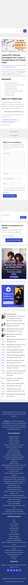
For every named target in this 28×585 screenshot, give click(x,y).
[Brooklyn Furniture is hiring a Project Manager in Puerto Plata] (3, 324)
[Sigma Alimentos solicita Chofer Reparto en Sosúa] (3, 335)
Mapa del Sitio (14, 556)
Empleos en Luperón (14, 441)
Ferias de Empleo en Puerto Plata (14, 469)
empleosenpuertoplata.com (8, 122)
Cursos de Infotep (14, 524)
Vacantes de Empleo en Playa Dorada (14, 511)
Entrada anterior (14, 131)
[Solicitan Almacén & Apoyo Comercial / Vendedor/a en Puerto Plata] (3, 345)
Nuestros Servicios (14, 528)
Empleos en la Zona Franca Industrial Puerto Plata (14, 497)
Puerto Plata (15, 65)
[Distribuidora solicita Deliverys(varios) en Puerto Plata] (3, 395)
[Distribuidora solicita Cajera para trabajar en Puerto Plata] (3, 379)
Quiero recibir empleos (14, 240)
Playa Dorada (22, 65)
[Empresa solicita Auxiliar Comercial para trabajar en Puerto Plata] (3, 384)
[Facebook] (8, 570)
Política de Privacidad (14, 534)
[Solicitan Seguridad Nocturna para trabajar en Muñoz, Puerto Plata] (3, 351)
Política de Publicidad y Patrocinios (14, 550)
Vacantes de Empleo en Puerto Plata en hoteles (14, 513)
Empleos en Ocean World (14, 499)
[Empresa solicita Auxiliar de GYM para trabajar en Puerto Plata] (3, 366)
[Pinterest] (14, 570)
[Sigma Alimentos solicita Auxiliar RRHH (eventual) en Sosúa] (3, 340)
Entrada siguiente (14, 135)
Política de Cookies (14, 536)
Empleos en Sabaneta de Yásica (14, 447)
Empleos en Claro (14, 493)
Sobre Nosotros (14, 530)
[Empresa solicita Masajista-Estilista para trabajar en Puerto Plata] (3, 361)
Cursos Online (14, 526)
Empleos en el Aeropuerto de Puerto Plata (14, 495)
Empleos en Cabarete (14, 437)
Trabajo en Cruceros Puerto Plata (14, 509)
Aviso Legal (14, 532)
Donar (14, 522)
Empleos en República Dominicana (14, 455)
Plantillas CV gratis (14, 463)
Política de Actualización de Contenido (14, 552)
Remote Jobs (14, 461)
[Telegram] (20, 570)
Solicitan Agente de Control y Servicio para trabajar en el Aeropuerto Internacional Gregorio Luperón (15, 318)
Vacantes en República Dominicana (14, 459)
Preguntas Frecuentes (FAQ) (14, 554)
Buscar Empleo (5, 215)
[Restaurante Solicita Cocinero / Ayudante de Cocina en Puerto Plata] (3, 389)
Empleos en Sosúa (14, 449)
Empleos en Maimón (14, 443)
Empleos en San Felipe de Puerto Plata (14, 445)
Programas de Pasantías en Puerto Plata (14, 477)
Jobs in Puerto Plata (14, 471)
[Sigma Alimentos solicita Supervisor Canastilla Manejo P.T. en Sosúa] (3, 330)
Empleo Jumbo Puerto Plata (14, 489)
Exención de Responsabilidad (14, 540)
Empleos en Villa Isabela (14, 451)
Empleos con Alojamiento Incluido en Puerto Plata (14, 465)
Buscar (23, 217)
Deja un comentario (6, 65)
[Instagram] (11, 570)
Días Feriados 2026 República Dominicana (14, 457)
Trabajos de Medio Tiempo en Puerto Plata (14, 479)
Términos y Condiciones (14, 538)
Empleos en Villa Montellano (14, 453)
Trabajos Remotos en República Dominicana (14, 481)
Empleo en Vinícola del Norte (14, 487)
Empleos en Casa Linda (14, 485)
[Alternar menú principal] (25, 31)
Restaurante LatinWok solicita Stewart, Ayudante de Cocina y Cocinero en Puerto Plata (16, 373)
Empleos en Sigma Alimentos (14, 501)
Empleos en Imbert (14, 439)
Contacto (14, 558)
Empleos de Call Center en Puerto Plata (14, 491)
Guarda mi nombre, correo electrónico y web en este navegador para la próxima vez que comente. (14, 190)
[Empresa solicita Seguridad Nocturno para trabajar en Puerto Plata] (3, 356)
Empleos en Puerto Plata (10, 120)
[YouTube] (17, 570)
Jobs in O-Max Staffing (14, 503)
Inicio (14, 520)
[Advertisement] (14, 14)
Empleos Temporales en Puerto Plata (14, 467)
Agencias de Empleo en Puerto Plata (14, 483)
